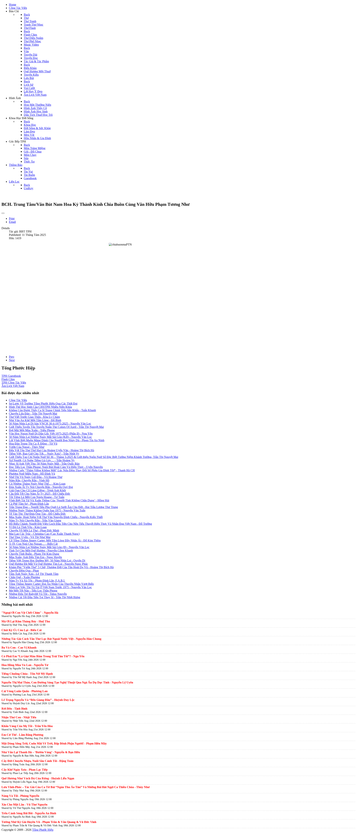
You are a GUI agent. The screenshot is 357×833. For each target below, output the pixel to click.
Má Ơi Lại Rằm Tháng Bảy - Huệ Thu (25, 621)
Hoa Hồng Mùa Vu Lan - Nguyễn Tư (24, 665)
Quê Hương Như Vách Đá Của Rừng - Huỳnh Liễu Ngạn (37, 778)
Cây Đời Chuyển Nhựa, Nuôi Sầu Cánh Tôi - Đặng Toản (37, 760)
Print (12, 218)
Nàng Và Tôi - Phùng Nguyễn (20, 795)
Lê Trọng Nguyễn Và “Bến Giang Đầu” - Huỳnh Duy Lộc (38, 699)
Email (12, 221)
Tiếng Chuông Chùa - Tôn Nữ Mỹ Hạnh (27, 673)
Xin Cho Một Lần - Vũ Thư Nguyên (24, 804)
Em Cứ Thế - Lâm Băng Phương (22, 734)
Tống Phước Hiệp (42, 829)
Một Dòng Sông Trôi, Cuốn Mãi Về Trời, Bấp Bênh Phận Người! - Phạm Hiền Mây (54, 743)
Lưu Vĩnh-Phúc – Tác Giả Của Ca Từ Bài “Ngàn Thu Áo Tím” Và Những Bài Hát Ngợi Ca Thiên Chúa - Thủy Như (75, 787)
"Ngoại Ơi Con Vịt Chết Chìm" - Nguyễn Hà (29, 612)
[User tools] (2, 213)
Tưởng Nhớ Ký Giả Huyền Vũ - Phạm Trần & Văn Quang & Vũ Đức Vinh (48, 822)
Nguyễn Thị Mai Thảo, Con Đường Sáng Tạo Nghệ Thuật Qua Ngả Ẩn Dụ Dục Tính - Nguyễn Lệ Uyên (67, 682)
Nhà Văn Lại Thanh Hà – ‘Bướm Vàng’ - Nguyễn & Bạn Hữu (40, 752)
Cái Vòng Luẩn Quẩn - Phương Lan (24, 691)
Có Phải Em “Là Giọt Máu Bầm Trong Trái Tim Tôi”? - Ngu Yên (42, 656)
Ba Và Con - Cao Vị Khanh (18, 647)
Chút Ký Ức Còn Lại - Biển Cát (21, 630)
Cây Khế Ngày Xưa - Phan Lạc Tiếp (24, 769)
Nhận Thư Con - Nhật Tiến (18, 717)
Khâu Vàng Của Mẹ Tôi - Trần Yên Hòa (27, 726)
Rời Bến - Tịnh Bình (14, 708)
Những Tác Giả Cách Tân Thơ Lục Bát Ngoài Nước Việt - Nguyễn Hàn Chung (51, 638)
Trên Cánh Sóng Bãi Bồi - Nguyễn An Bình (28, 813)
